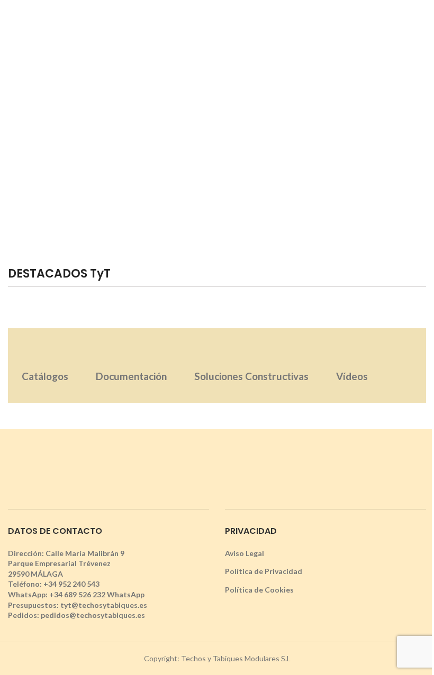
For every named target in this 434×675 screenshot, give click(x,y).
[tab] (45, 365)
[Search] (421, 23)
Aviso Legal (244, 553)
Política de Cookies (259, 589)
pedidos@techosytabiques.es (93, 615)
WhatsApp (125, 594)
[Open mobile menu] (12, 23)
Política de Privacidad (263, 571)
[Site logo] (217, 23)
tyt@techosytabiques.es (103, 604)
